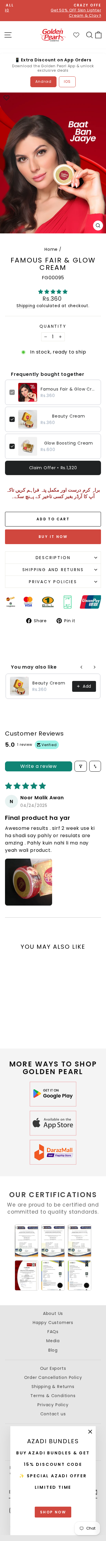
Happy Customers (53, 1322)
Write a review (38, 766)
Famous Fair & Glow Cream (69, 389)
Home (51, 249)
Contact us (53, 1414)
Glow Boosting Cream (68, 443)
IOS (67, 81)
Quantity (52, 326)
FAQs (53, 1332)
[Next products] (94, 667)
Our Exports (53, 1368)
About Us (53, 1313)
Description (53, 558)
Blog (53, 1350)
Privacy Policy (52, 1405)
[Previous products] (81, 667)
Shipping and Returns (53, 570)
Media (53, 1341)
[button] (53, 291)
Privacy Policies (53, 582)
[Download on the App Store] (53, 1123)
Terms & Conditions (52, 1396)
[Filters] (80, 766)
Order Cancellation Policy (53, 1377)
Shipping (25, 306)
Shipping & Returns (53, 1386)
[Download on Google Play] (53, 1094)
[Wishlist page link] (79, 35)
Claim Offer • (53, 468)
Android (43, 81)
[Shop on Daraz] (53, 1152)
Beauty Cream (68, 416)
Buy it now (53, 536)
